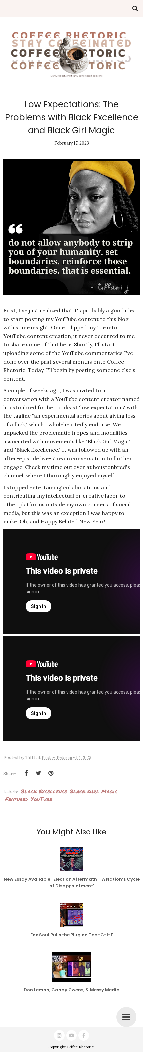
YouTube (41, 799)
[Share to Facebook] (26, 773)
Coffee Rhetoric (80, 1047)
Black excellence (44, 791)
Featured (16, 799)
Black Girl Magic (93, 791)
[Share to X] (38, 773)
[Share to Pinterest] (50, 773)
